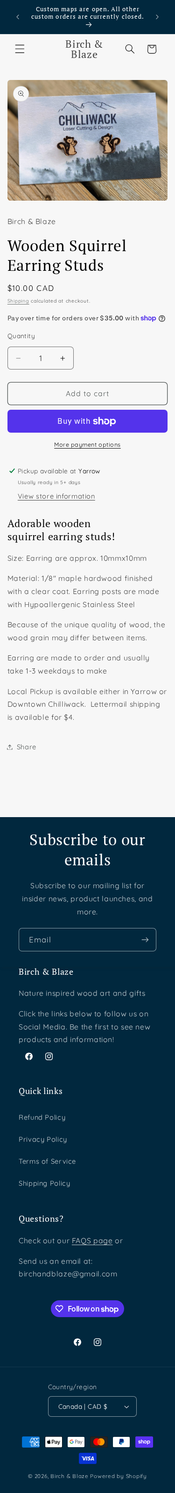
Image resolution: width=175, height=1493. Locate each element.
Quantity (21, 336)
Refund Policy (42, 1117)
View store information (56, 496)
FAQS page (92, 1240)
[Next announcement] (157, 17)
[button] (19, 49)
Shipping (18, 300)
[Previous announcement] (17, 17)
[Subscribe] (145, 939)
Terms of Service (47, 1161)
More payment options (87, 444)
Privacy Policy (43, 1139)
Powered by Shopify (118, 1475)
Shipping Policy (44, 1183)
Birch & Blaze (69, 1475)
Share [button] (26, 746)
